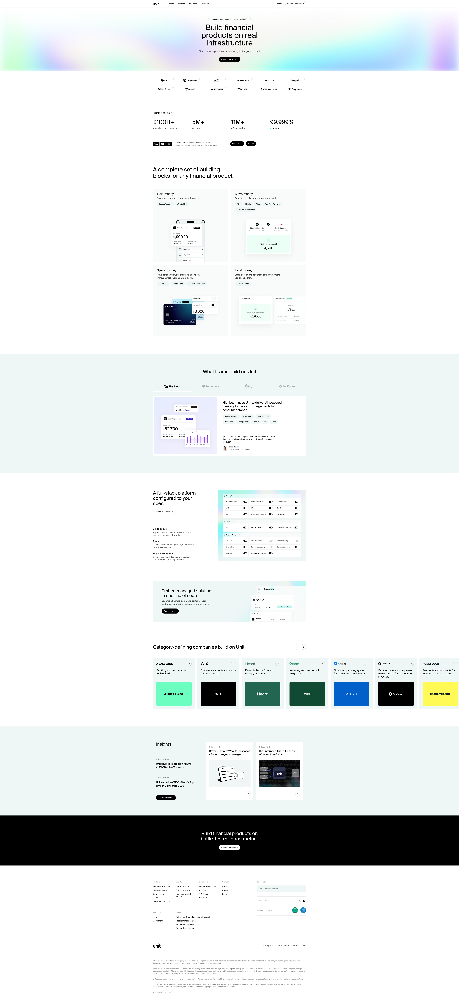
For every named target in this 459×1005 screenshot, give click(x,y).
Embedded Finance (185, 924)
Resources (205, 4)
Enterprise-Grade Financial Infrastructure (194, 917)
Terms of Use (283, 945)
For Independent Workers (183, 895)
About (225, 886)
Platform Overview (207, 886)
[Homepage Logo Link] (156, 4)
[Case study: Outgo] (307, 683)
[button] (171, 4)
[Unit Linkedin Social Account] (304, 900)
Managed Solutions (161, 901)
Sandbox (279, 4)
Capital (156, 897)
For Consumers (183, 890)
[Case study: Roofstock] (396, 683)
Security (225, 894)
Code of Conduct (298, 945)
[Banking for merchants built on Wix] (218, 683)
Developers (193, 4)
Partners (181, 4)
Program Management (186, 921)
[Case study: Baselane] (174, 683)
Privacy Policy (269, 945)
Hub (155, 917)
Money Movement (161, 890)
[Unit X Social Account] (299, 900)
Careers (225, 890)
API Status (203, 894)
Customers (158, 921)
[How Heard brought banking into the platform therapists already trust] (263, 683)
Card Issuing (158, 894)
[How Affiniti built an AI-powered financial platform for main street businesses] (352, 683)
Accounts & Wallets (161, 886)
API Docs (203, 890)
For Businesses (183, 886)
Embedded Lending (185, 928)
